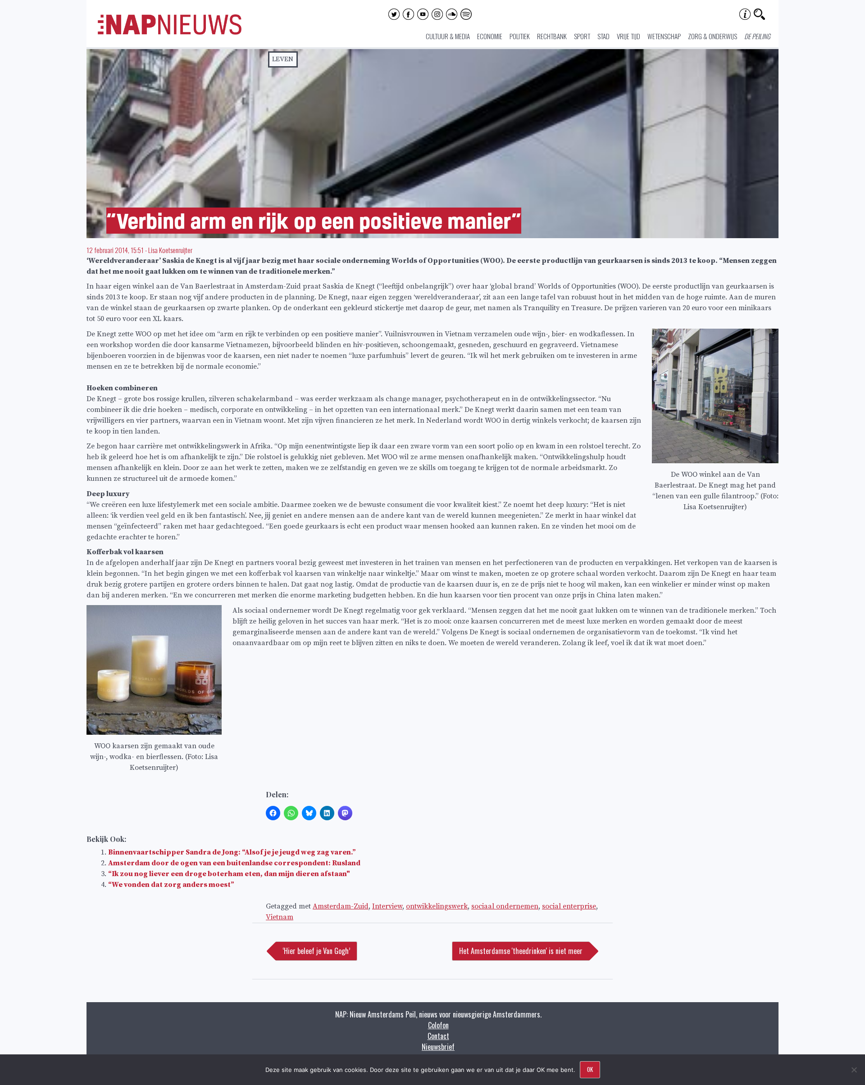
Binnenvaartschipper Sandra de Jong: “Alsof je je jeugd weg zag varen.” (232, 852)
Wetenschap (664, 36)
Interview (387, 906)
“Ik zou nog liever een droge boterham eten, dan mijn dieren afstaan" (229, 873)
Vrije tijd (628, 36)
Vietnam (279, 917)
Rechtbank (552, 36)
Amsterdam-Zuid (341, 906)
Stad (603, 36)
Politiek (520, 36)
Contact (438, 1036)
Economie (489, 36)
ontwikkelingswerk (437, 906)
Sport (582, 36)
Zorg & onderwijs (712, 36)
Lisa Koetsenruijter (170, 250)
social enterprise (569, 906)
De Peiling (757, 36)
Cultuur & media (448, 36)
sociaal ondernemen (504, 906)
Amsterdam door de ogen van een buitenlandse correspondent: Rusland (234, 863)
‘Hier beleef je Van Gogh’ (316, 950)
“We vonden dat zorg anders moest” (171, 884)
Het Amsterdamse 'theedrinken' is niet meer (521, 950)
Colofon (438, 1025)
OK (590, 1069)
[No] (853, 1069)
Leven (282, 59)
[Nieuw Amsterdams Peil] (169, 32)
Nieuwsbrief (438, 1046)
